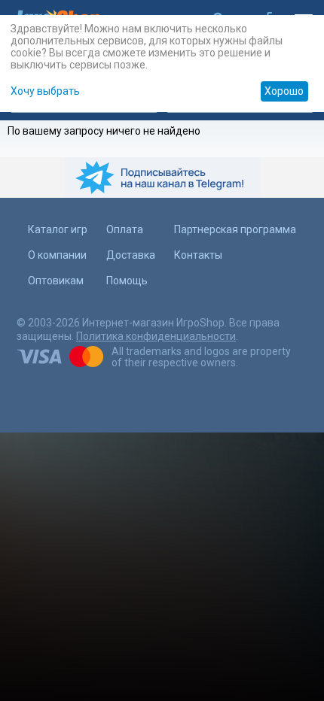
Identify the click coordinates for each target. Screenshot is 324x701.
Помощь (127, 281)
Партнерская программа (235, 229)
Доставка (130, 255)
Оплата (124, 229)
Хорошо (284, 91)
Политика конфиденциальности (156, 336)
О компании (57, 255)
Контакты (198, 255)
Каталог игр (57, 229)
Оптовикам (56, 281)
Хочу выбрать (45, 91)
